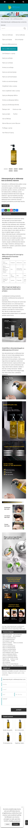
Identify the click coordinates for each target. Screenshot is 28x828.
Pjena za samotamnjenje (9, 647)
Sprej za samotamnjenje (9, 646)
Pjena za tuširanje (7, 634)
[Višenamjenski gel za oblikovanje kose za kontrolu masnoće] (13, 154)
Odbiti (7, 824)
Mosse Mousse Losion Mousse (10, 664)
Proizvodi (6, 19)
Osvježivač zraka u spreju (9, 651)
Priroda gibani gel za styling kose (8, 743)
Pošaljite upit (5, 205)
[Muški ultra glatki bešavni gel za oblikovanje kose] (8, 723)
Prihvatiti (15, 824)
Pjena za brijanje (7, 636)
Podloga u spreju (7, 665)
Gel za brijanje (16, 636)
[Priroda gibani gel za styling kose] (8, 736)
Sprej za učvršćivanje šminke (10, 657)
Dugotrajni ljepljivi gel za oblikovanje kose (20, 743)
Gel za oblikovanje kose (16, 19)
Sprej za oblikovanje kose (9, 638)
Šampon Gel (6, 659)
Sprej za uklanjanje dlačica (9, 654)
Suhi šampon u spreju (8, 641)
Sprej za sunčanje (7, 642)
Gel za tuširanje (17, 634)
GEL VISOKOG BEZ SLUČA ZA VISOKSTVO (20, 730)
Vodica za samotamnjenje (9, 649)
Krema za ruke (14, 659)
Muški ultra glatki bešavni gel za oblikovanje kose (8, 730)
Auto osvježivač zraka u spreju (10, 652)
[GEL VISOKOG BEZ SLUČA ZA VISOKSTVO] (19, 723)
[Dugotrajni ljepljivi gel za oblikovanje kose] (19, 736)
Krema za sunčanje (8, 644)
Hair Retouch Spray (18, 665)
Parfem (13, 660)
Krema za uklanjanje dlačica (10, 655)
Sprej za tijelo (6, 660)
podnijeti (18, 710)
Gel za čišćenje (6, 662)
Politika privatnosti (14, 821)
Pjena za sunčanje (18, 642)
